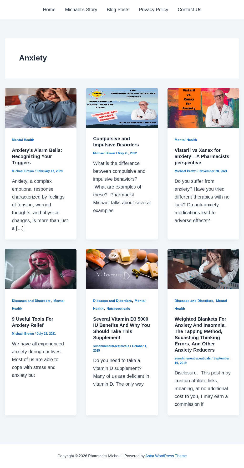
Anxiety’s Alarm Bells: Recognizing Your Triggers (37, 156)
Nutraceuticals (118, 308)
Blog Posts (118, 9)
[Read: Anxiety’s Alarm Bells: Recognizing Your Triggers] (40, 107)
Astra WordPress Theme (166, 456)
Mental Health (23, 140)
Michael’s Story (81, 9)
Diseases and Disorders (31, 301)
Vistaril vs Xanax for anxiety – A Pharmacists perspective (202, 156)
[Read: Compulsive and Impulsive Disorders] (122, 107)
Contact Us (189, 9)
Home (49, 9)
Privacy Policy (153, 9)
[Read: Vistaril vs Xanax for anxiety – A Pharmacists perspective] (203, 107)
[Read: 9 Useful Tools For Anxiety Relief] (40, 268)
